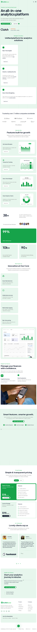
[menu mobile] (35, 2)
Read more (6, 61)
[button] (16, 563)
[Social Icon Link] (2, 611)
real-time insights (12, 97)
